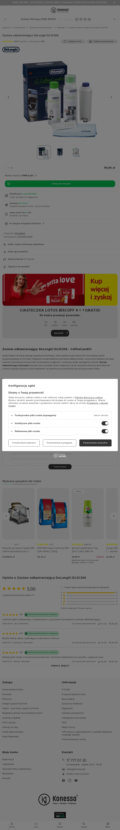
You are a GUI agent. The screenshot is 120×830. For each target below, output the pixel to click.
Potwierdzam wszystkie (95, 443)
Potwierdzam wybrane (24, 443)
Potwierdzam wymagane (59, 443)
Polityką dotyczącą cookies (89, 397)
